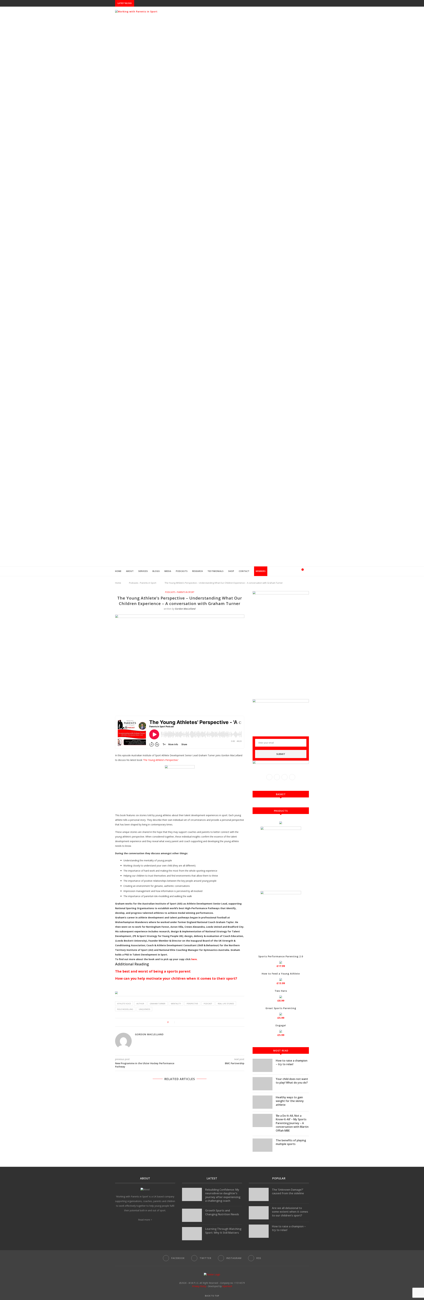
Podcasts (182, 571)
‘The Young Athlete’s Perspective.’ (161, 760)
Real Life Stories (226, 1003)
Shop (231, 571)
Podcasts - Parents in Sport (142, 582)
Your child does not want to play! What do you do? (292, 1080)
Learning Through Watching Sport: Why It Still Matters (223, 1230)
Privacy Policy (199, 1286)
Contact (244, 571)
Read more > (145, 1219)
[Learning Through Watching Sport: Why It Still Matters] (192, 1233)
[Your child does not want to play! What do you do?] (262, 1083)
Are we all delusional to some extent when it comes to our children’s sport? (290, 1211)
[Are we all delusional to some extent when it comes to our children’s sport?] (259, 1212)
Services (143, 571)
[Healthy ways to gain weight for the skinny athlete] (262, 1102)
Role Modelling (125, 1009)
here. (194, 959)
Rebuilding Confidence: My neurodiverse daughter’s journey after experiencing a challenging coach (222, 1195)
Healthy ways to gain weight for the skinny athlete (290, 1101)
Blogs (156, 571)
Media (167, 571)
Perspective (192, 1003)
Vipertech (227, 1286)
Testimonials (216, 571)
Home (118, 571)
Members (261, 571)
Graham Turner (157, 1003)
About (130, 571)
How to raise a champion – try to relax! (291, 1062)
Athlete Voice (124, 1003)
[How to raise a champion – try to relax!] (262, 1065)
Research (197, 571)
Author (140, 1003)
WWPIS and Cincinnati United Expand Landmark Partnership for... (173, 3)
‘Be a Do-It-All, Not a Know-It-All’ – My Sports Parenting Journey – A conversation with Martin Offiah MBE (292, 1123)
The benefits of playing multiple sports (291, 1142)
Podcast (208, 1003)
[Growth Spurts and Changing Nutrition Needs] (192, 1215)
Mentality (176, 1003)
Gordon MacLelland (185, 608)
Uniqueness (144, 1009)
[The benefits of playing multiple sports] (262, 1145)
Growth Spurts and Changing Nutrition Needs (222, 1212)
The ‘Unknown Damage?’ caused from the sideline (288, 1191)
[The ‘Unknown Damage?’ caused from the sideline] (259, 1194)
